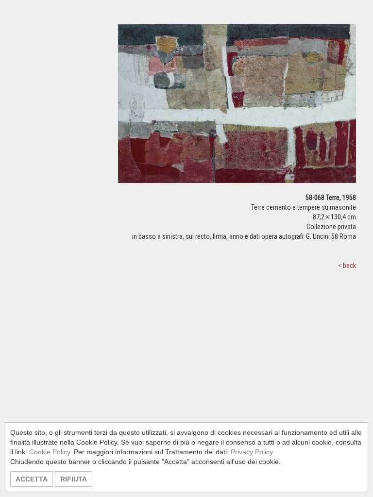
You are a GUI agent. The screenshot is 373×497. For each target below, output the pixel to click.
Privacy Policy (251, 452)
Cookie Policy (49, 452)
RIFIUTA (73, 479)
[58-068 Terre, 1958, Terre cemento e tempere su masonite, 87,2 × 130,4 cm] (237, 108)
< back (347, 265)
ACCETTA (32, 479)
